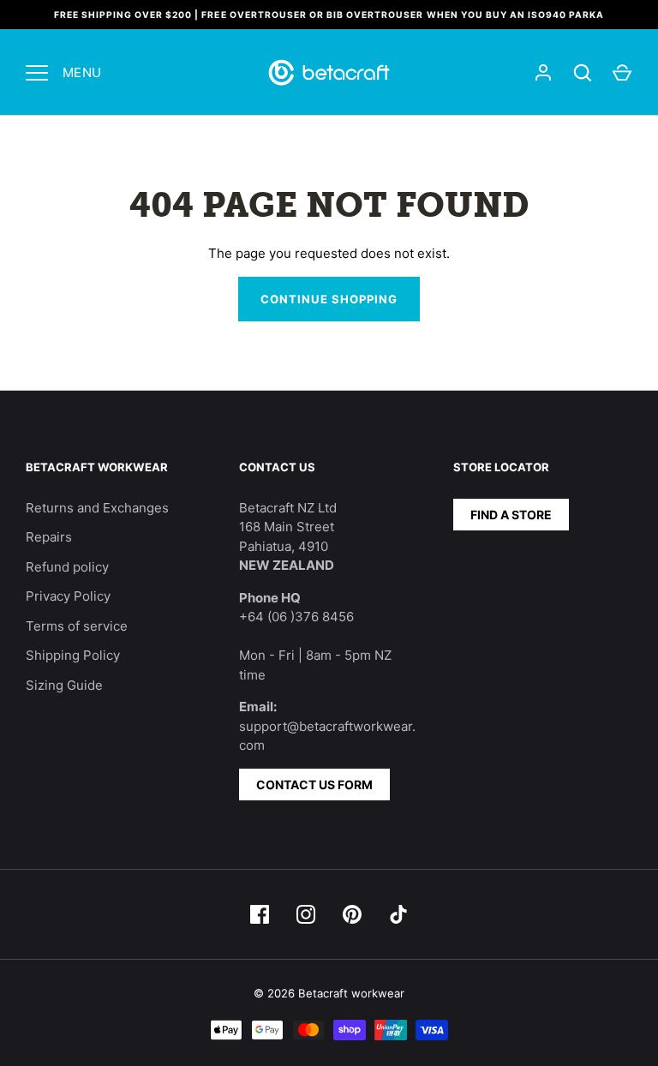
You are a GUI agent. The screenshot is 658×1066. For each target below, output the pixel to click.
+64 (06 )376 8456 (296, 616)
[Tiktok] (398, 914)
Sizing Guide (64, 685)
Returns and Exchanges (97, 508)
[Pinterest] (352, 914)
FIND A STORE (511, 514)
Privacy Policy (68, 596)
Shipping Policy (73, 655)
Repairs (49, 537)
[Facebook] (259, 914)
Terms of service (77, 626)
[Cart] (622, 73)
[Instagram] (306, 914)
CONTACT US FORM (314, 784)
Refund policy (67, 567)
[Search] (582, 73)
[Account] (543, 73)
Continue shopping (329, 299)
